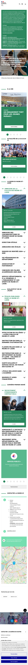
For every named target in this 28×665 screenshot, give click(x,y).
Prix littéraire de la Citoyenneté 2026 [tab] (20, 134)
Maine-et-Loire (14, 596)
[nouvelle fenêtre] (14, 464)
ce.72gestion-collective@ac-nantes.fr (14, 42)
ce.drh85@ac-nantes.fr (12, 45)
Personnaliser (14, 654)
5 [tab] (17, 177)
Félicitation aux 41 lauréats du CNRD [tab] (17, 134)
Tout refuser (14, 658)
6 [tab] (20, 177)
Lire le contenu (14, 166)
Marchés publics (4, 637)
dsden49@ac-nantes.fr (11, 530)
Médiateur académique (5, 635)
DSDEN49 (5, 596)
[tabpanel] (14, 111)
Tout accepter (14, 661)
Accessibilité (22, 4)
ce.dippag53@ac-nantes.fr (12, 41)
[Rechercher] (19, 4)
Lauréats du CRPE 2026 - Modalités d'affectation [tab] (11, 134)
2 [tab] (7, 177)
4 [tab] (14, 177)
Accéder (14, 227)
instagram (16, 620)
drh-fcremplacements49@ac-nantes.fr (15, 38)
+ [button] (3, 548)
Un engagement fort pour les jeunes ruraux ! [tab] (7, 135)
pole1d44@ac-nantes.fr (12, 37)
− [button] (3, 550)
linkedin (12, 620)
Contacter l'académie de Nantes (11, 631)
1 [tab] (4, 177)
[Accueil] (4, 3)
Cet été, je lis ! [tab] (14, 134)
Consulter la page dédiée (7, 32)
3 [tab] (11, 177)
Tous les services (14, 486)
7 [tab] (24, 177)
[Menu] (25, 4)
